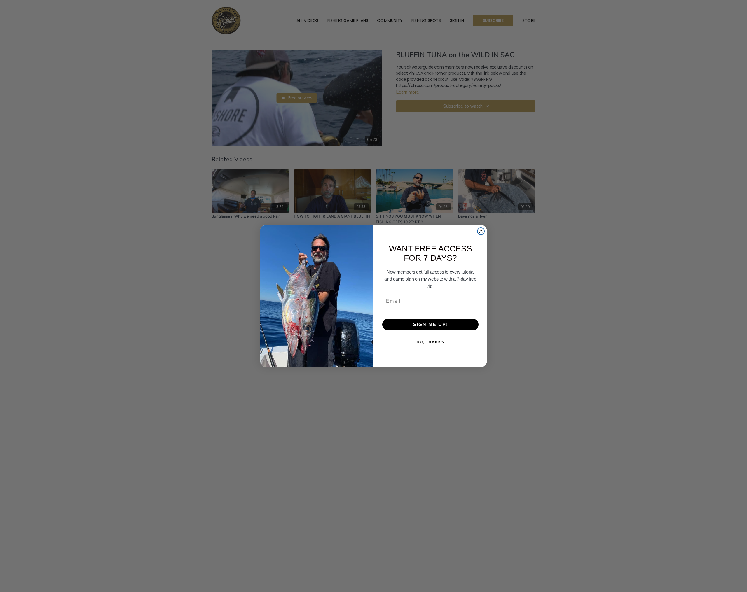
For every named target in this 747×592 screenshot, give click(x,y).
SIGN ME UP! (430, 324)
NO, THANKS (430, 342)
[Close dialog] (480, 231)
